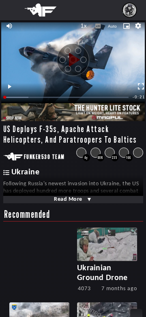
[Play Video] (73, 57)
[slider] (67, 97)
